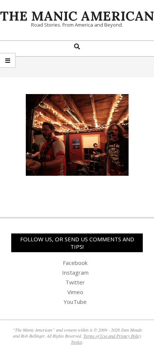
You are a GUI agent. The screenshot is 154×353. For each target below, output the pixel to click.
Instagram (75, 272)
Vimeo (75, 292)
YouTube (75, 301)
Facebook (75, 262)
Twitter (75, 282)
